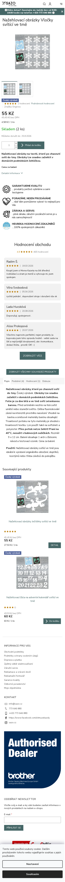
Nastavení (32, 864)
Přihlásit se (14, 827)
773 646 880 (15, 708)
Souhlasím (32, 874)
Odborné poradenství (14, 684)
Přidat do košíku (33, 145)
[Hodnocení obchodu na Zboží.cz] (24, 843)
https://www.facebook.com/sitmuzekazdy (29, 717)
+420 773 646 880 (18, 713)
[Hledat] (44, 4)
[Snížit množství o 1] (16, 147)
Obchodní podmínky (14, 651)
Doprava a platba (13, 659)
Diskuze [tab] (46, 381)
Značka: (12, 106)
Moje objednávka (12, 687)
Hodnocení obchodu (32, 244)
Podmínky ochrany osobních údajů (21, 655)
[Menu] (61, 4)
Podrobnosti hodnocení (42, 103)
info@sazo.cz (15, 703)
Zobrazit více (32, 355)
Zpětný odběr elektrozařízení (18, 663)
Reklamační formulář (14, 675)
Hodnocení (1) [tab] (33, 381)
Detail (54, 545)
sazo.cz (12, 722)
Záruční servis (11, 668)
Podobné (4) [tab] (18, 381)
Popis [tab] (7, 381)
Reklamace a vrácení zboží (17, 671)
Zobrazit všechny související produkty (32, 371)
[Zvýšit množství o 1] (16, 143)
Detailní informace (11, 173)
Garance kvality (12, 680)
